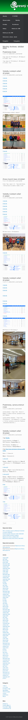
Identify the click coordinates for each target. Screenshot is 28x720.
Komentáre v (7, 707)
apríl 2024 (5, 585)
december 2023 (6, 591)
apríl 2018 (5, 666)
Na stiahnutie (15, 24)
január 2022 (5, 622)
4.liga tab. (5, 86)
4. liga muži (5, 467)
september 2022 (6, 614)
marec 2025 (5, 571)
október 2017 (6, 675)
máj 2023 (5, 602)
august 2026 (5, 557)
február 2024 (5, 588)
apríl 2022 (5, 617)
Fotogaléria (5, 41)
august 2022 (5, 615)
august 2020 (5, 635)
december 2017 (6, 672)
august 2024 (5, 580)
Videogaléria (17, 41)
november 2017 (6, 673)
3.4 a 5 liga (5, 687)
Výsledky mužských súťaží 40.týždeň (12, 279)
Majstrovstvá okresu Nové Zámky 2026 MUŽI (13, 538)
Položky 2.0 (6, 705)
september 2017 (6, 677)
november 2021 (6, 623)
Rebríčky (18, 20)
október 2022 (6, 612)
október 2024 (6, 577)
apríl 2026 (5, 559)
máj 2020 (5, 637)
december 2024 (6, 574)
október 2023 (6, 594)
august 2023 (5, 597)
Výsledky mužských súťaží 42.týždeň (12, 72)
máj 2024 (5, 583)
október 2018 (6, 661)
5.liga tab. (5, 88)
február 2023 (5, 606)
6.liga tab (5, 91)
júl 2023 (4, 599)
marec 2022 (5, 619)
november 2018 (6, 660)
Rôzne (4, 696)
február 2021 (5, 629)
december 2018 (6, 658)
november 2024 (6, 576)
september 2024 (6, 579)
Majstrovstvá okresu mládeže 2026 (11, 537)
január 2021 (5, 631)
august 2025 (5, 570)
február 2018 (5, 669)
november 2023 (6, 592)
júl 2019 (4, 649)
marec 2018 (5, 667)
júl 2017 (4, 678)
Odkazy (4, 28)
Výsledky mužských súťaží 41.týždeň (12, 195)
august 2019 (5, 647)
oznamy (4, 693)
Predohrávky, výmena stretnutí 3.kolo (13, 406)
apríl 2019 (5, 652)
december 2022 (6, 609)
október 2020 (6, 632)
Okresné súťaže (6, 20)
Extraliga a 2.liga (6, 688)
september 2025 (6, 568)
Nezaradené (5, 690)
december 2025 (6, 564)
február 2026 (5, 560)
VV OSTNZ (15, 16)
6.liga (4, 484)
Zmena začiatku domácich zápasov (11, 535)
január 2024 (5, 589)
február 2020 (5, 640)
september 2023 (6, 596)
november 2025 (6, 565)
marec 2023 (5, 605)
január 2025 (5, 573)
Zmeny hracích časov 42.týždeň (14, 179)
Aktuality (5, 16)
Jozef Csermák (19, 53)
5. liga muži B (6, 474)
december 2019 (6, 643)
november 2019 (6, 644)
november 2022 (6, 611)
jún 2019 (5, 651)
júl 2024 (4, 582)
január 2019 (5, 657)
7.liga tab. (5, 151)
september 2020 (6, 634)
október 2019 (6, 646)
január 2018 (5, 670)
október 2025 (6, 567)
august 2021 (5, 628)
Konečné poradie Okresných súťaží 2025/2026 (13, 534)
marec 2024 (5, 586)
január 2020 (5, 641)
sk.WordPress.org (7, 708)
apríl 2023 (5, 603)
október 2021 (6, 625)
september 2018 (6, 663)
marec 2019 (5, 654)
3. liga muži (5, 458)
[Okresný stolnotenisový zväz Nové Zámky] (14, 6)
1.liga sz (5, 685)
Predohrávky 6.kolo (9, 52)
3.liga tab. (5, 83)
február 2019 (5, 655)
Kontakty (5, 24)
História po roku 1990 (8, 32)
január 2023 (5, 608)
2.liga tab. (5, 80)
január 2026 (5, 562)
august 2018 (5, 664)
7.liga (4, 501)
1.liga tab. (5, 78)
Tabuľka (8, 438)
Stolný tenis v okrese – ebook (10, 37)
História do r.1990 (16, 28)
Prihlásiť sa (5, 703)
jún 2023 (5, 600)
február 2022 (5, 620)
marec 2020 (5, 638)
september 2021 (6, 626)
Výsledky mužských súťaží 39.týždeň (12, 432)
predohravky (5, 695)
